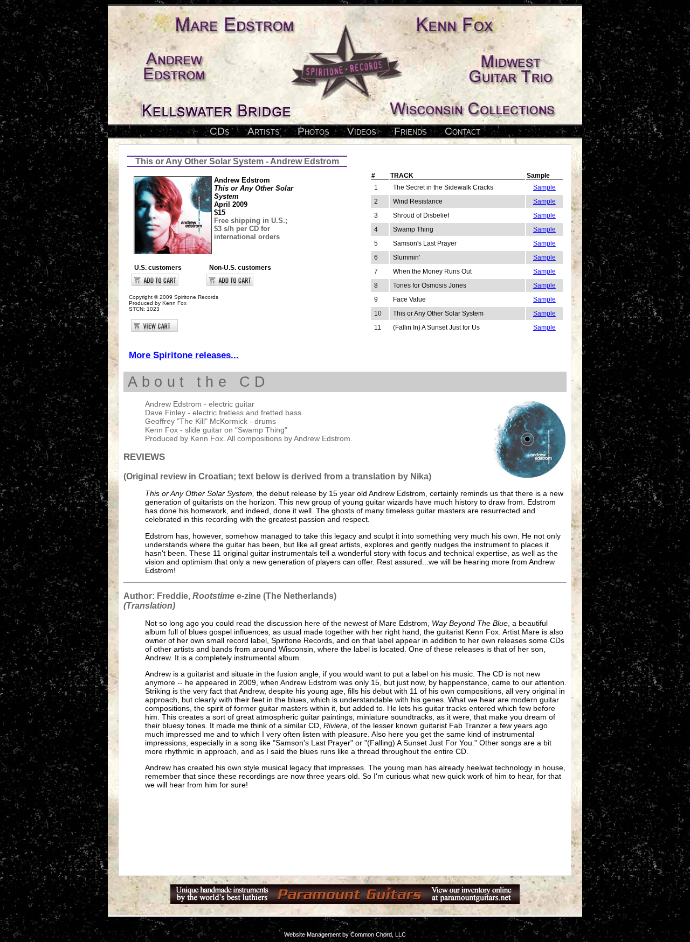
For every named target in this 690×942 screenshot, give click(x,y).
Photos (313, 131)
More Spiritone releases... (184, 355)
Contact (462, 131)
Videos (361, 131)
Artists (263, 131)
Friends (410, 131)
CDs (220, 131)
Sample (544, 187)
